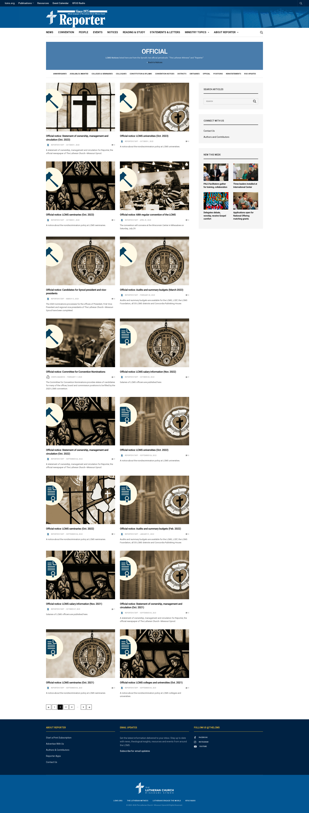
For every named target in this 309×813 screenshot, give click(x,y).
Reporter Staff (57, 145)
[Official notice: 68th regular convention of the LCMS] (154, 185)
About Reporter (225, 32)
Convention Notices (164, 74)
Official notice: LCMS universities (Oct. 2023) (144, 135)
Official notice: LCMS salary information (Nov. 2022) (148, 371)
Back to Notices (155, 62)
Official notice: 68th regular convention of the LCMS (148, 214)
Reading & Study (134, 32)
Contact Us (209, 131)
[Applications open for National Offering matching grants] (245, 201)
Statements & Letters (165, 32)
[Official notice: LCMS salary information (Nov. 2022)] (154, 343)
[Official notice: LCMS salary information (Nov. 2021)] (80, 575)
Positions (218, 74)
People (83, 32)
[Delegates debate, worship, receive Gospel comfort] (216, 201)
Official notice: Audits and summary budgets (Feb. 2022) (150, 528)
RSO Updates (250, 74)
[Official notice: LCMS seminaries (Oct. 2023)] (80, 185)
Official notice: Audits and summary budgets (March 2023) (151, 289)
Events (98, 32)
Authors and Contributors (216, 137)
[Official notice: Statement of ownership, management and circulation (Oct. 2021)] (154, 575)
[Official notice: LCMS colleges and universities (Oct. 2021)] (154, 653)
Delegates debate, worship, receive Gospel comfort (215, 215)
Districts (182, 74)
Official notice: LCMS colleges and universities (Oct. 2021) (151, 682)
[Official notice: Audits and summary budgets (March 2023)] (154, 261)
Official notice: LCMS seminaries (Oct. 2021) (70, 682)
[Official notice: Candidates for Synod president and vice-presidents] (80, 261)
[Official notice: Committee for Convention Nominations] (80, 343)
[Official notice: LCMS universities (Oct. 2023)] (154, 107)
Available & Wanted (79, 74)
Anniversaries (60, 74)
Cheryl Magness (58, 377)
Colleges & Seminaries (102, 74)
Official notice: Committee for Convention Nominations (75, 371)
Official (206, 74)
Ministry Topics (195, 32)
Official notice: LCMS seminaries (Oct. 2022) (70, 528)
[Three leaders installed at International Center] (245, 172)
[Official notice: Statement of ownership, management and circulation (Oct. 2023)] (80, 107)
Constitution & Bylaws (141, 74)
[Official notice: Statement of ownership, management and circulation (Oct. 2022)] (80, 421)
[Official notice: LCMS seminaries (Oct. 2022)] (80, 500)
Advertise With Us (55, 744)
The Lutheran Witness (137, 801)
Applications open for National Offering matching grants (243, 215)
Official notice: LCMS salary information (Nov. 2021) (74, 603)
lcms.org (10, 3)
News (49, 32)
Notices (112, 32)
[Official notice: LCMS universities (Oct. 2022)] (154, 421)
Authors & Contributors (57, 750)
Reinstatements (233, 74)
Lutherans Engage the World (167, 801)
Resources (43, 3)
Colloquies (121, 74)
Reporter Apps (53, 756)
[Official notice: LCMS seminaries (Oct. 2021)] (80, 653)
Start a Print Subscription (58, 737)
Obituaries (195, 74)
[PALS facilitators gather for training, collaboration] (216, 172)
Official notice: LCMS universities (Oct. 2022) (144, 449)
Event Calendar (61, 3)
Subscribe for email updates (135, 751)
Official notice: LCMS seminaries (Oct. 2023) (70, 214)
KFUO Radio (78, 3)
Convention (66, 32)
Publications (25, 3)
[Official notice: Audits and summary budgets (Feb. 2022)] (154, 500)
